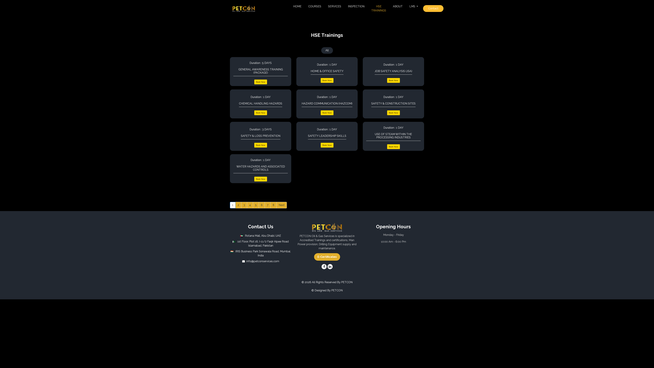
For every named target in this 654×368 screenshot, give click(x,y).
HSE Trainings (380, 8)
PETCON (347, 282)
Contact (433, 8)
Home (297, 6)
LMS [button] (412, 6)
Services (334, 6)
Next (282, 205)
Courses (314, 6)
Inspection (356, 6)
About (398, 6)
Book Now (260, 82)
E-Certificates (327, 256)
